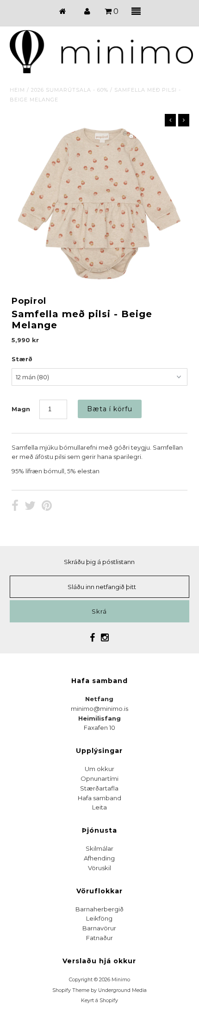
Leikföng (99, 918)
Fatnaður (99, 937)
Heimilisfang (99, 718)
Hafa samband (99, 798)
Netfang (99, 699)
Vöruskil (99, 868)
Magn (21, 409)
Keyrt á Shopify (99, 1001)
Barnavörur (99, 928)
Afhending (99, 858)
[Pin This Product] (47, 507)
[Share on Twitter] (30, 507)
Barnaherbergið (99, 909)
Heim (17, 90)
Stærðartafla (99, 788)
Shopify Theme (70, 990)
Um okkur (99, 768)
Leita (99, 807)
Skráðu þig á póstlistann (99, 561)
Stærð (22, 359)
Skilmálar (99, 848)
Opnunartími (99, 778)
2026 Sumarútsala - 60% (69, 90)
